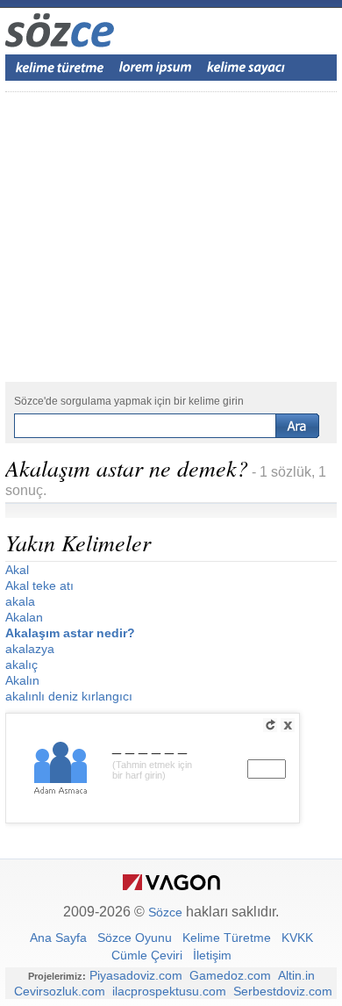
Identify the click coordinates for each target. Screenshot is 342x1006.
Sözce (165, 912)
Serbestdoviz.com (282, 991)
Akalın (22, 680)
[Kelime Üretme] (59, 67)
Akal (17, 570)
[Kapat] (288, 725)
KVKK (297, 938)
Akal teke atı (39, 585)
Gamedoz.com (230, 975)
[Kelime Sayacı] (246, 67)
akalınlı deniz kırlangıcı (68, 696)
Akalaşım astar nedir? (70, 633)
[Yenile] (270, 725)
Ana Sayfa (58, 938)
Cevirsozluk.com (59, 991)
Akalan (24, 617)
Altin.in (296, 975)
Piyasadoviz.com (135, 975)
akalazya (29, 649)
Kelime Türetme (226, 938)
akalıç (21, 664)
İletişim (212, 955)
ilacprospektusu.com (169, 991)
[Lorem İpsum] (155, 67)
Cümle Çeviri (146, 955)
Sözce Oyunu (134, 938)
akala (20, 601)
